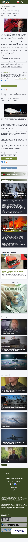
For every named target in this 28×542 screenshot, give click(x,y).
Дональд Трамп (4, 64)
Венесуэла (18, 152)
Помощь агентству (20, 470)
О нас (8, 470)
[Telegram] (4, 89)
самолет (10, 155)
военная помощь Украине (7, 61)
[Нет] (5, 80)
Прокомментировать (21, 78)
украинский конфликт (16, 66)
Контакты (8, 473)
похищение (3, 155)
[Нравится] (1, 80)
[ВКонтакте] (2, 89)
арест (13, 152)
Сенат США (3, 66)
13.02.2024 (6, 13)
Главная (3, 6)
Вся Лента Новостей (10, 6)
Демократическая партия (20, 61)
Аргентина (8, 152)
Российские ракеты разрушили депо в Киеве (11, 229)
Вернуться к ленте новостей (14, 478)
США (9, 66)
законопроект (13, 64)
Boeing (2, 152)
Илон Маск (20, 64)
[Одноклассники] (6, 89)
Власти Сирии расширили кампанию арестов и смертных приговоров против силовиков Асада (14, 194)
